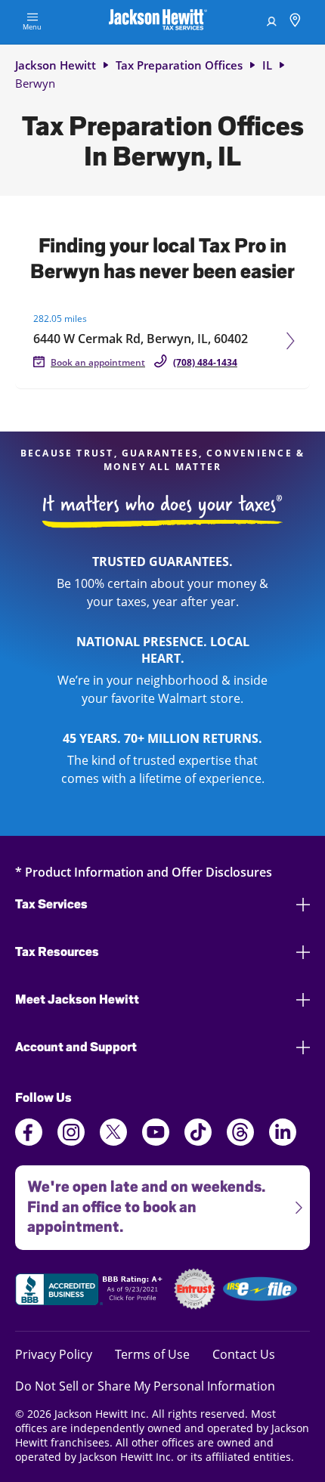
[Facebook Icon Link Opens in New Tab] (28, 1141)
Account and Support (76, 1047)
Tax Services (51, 904)
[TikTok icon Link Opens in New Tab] (198, 1141)
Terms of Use (152, 1354)
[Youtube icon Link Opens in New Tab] (155, 1141)
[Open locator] (295, 22)
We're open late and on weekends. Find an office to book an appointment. (140, 1200)
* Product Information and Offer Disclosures (143, 871)
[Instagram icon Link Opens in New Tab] (71, 1141)
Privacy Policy (53, 1354)
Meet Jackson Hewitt (77, 999)
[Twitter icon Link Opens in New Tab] (113, 1141)
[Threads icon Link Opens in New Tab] (240, 1141)
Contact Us (243, 1354)
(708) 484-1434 (205, 362)
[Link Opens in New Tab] (90, 1291)
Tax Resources (57, 952)
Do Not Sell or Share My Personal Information (145, 1386)
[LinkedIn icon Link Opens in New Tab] (282, 1141)
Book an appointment (98, 362)
